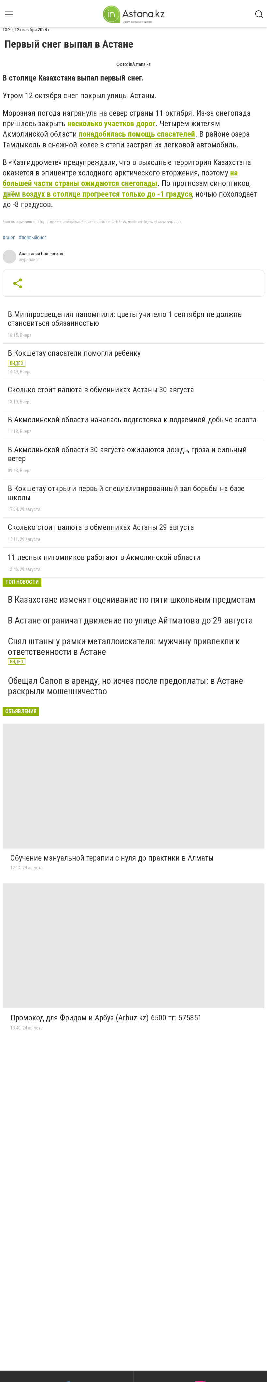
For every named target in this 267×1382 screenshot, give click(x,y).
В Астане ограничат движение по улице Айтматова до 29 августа (130, 620)
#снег (9, 238)
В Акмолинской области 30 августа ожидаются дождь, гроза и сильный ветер (127, 454)
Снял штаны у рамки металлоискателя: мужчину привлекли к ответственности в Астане (124, 646)
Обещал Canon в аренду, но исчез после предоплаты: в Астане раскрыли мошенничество (125, 686)
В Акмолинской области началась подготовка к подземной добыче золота (132, 419)
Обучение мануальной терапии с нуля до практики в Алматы (112, 858)
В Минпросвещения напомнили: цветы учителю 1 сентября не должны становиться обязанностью (125, 319)
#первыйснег (33, 238)
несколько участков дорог (111, 123)
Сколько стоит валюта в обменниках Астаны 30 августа (101, 389)
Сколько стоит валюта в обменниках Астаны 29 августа (101, 527)
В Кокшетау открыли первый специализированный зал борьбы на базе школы (126, 493)
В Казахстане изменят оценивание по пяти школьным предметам (131, 599)
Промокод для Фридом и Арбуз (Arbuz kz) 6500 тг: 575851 (106, 1017)
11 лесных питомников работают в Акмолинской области (104, 557)
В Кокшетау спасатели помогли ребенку (74, 353)
